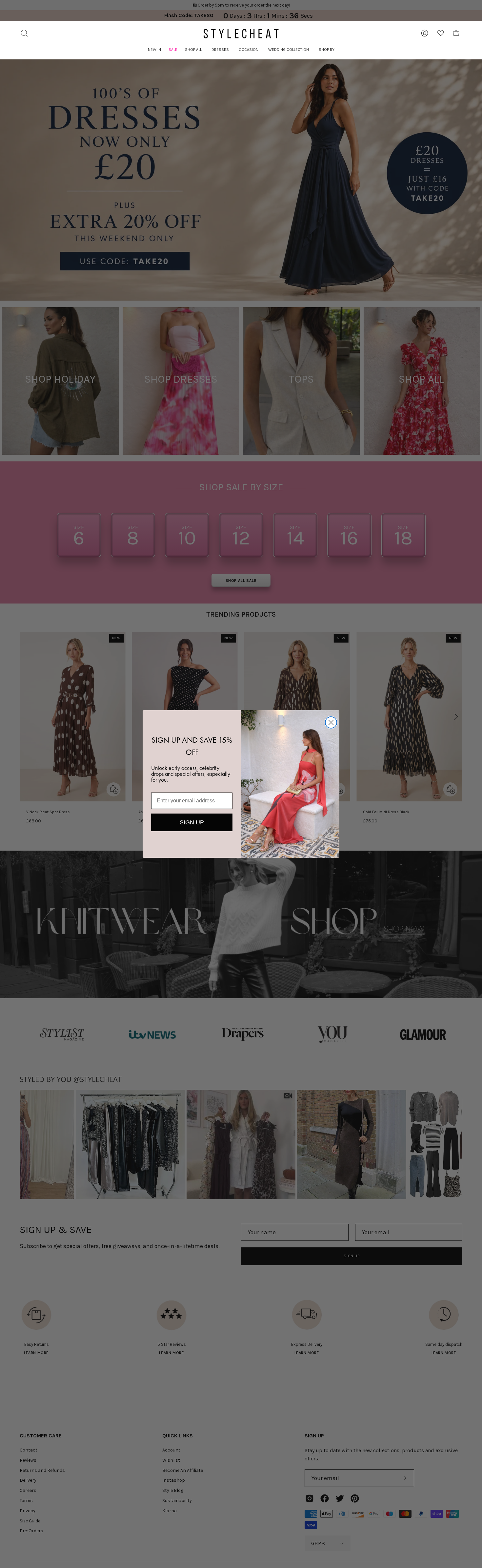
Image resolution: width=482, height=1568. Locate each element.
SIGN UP (192, 822)
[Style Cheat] (241, 33)
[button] (193, 50)
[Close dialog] (331, 722)
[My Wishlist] (441, 33)
